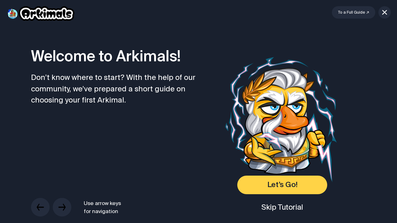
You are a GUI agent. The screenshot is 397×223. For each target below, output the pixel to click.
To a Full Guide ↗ (353, 12)
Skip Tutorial (282, 207)
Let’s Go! (282, 185)
